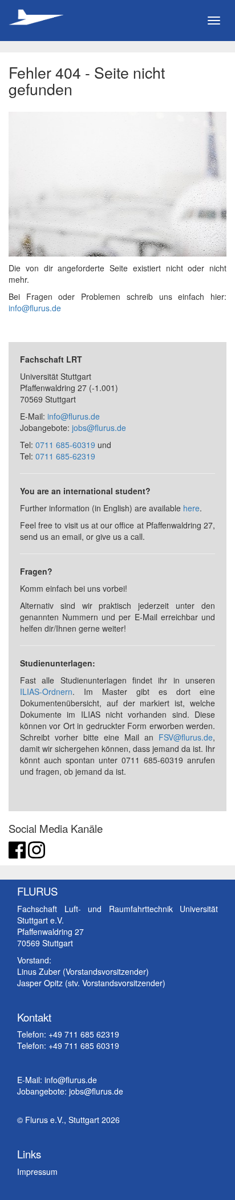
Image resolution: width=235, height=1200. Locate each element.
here (191, 508)
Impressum (37, 1171)
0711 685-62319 (65, 456)
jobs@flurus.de (99, 427)
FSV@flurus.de (186, 737)
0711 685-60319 (65, 444)
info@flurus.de (35, 308)
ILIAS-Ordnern (46, 691)
